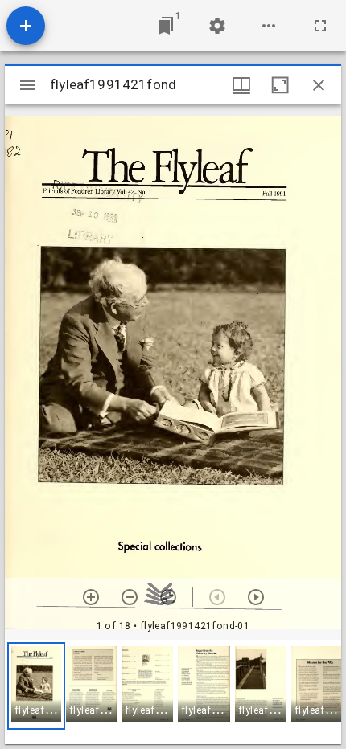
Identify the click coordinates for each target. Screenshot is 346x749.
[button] (36, 686)
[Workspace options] (268, 25)
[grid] (173, 692)
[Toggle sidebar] (27, 85)
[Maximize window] (280, 85)
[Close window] (318, 85)
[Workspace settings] (217, 25)
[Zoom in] (91, 597)
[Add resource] (25, 25)
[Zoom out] (129, 597)
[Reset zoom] (168, 597)
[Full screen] (320, 25)
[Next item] (256, 597)
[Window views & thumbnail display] (241, 85)
